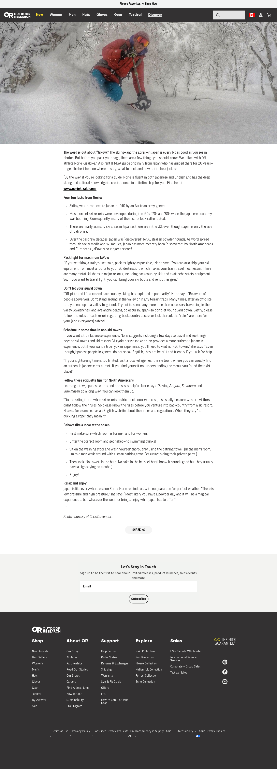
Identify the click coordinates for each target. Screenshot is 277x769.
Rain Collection (145, 651)
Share (136, 529)
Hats (35, 675)
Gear (35, 688)
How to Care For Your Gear (114, 702)
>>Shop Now (150, 3)
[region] (138, 4)
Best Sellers (39, 657)
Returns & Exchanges (114, 663)
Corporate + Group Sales (185, 666)
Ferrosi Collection (147, 675)
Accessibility (185, 731)
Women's (38, 663)
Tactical (36, 694)
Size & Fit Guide (111, 681)
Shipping (106, 669)
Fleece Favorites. (131, 3)
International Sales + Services (183, 659)
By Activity (39, 700)
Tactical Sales (178, 672)
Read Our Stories (77, 669)
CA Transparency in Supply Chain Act (149, 734)
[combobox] (229, 15)
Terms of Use (60, 731)
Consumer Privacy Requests (111, 731)
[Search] (206, 15)
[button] (269, 15)
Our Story (73, 651)
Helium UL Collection (149, 669)
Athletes (72, 657)
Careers (71, 681)
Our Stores (73, 675)
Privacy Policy (81, 731)
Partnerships (74, 663)
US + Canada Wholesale (185, 651)
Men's (36, 669)
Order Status (109, 657)
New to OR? (74, 694)
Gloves (36, 681)
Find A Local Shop (78, 688)
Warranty (107, 675)
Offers (105, 688)
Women (56, 15)
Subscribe (138, 599)
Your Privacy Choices (212, 731)
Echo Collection (145, 681)
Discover (155, 15)
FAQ (103, 694)
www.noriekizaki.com (79, 188)
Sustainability (75, 700)
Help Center (108, 651)
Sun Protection (145, 657)
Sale (34, 706)
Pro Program (74, 706)
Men (72, 15)
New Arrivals (40, 651)
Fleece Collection (146, 663)
